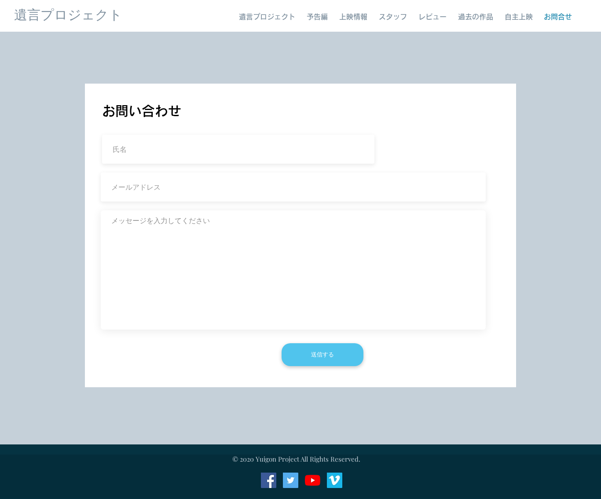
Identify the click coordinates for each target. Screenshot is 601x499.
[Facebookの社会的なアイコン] (268, 480)
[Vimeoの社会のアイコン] (334, 480)
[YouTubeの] (312, 480)
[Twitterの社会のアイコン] (290, 480)
